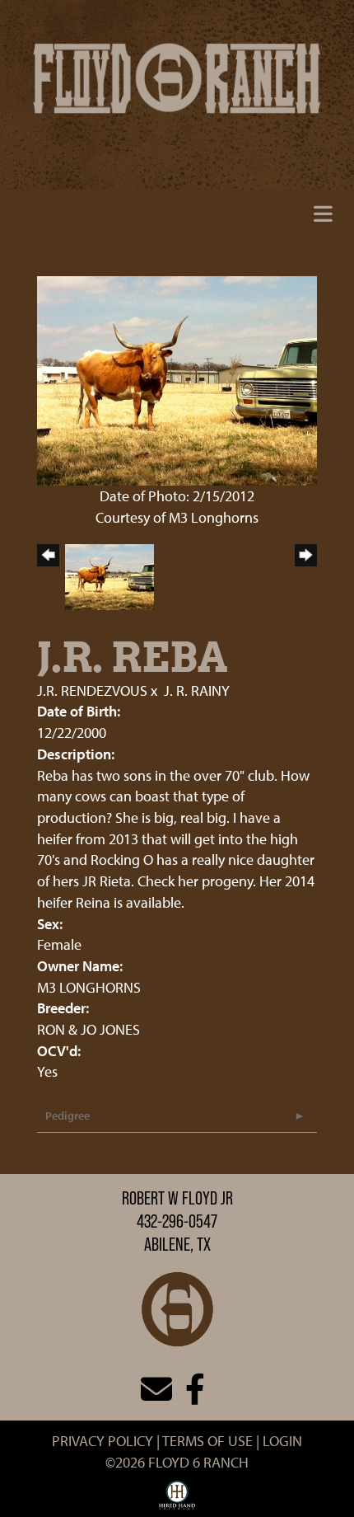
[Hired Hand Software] (177, 1499)
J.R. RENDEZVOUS (92, 690)
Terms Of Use (207, 1440)
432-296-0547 (177, 1221)
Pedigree (67, 1115)
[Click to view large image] (177, 378)
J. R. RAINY (197, 690)
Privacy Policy (102, 1440)
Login (282, 1440)
